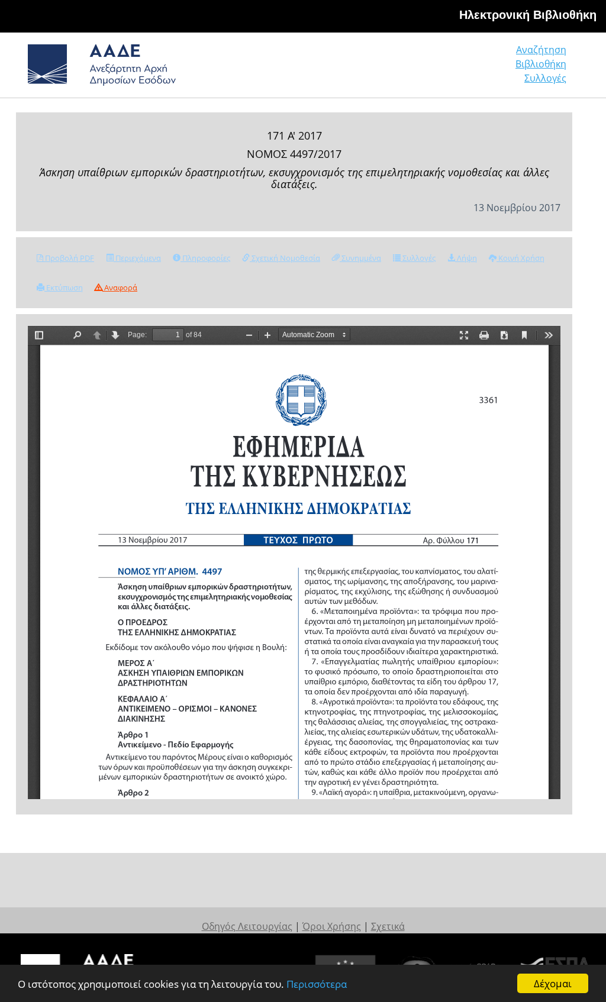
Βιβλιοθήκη (540, 63)
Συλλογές (545, 78)
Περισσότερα (316, 984)
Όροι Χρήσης (331, 926)
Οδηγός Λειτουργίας (247, 926)
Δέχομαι (553, 983)
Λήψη (466, 258)
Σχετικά (388, 926)
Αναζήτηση (541, 49)
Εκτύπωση (63, 287)
